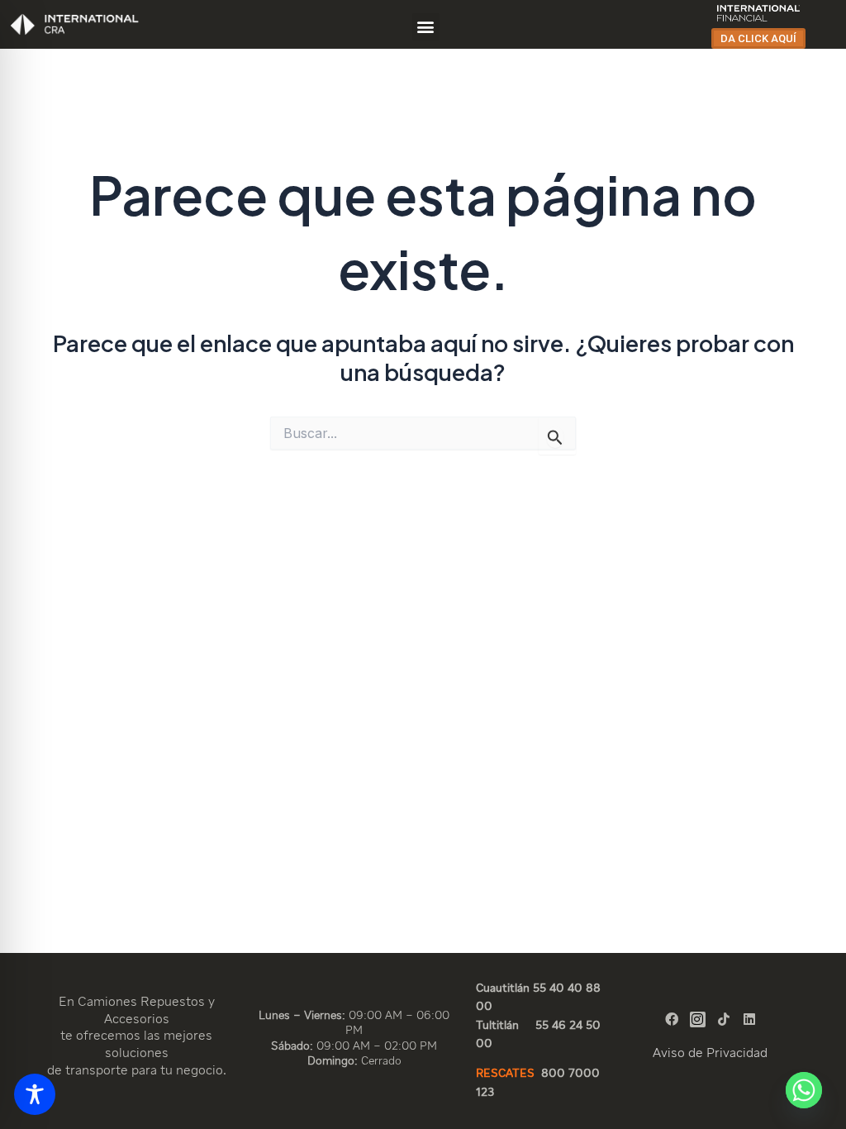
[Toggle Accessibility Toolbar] (34, 1094)
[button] (426, 26)
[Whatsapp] (804, 1090)
